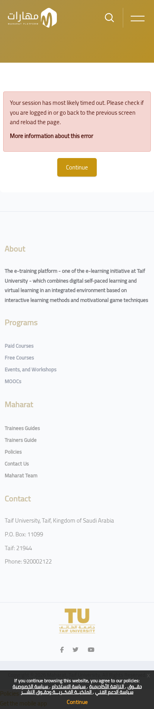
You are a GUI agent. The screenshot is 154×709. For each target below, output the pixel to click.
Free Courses (19, 357)
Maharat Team (21, 475)
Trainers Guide (21, 440)
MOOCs (13, 381)
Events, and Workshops (30, 369)
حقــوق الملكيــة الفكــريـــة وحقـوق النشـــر (81, 689)
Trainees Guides (22, 428)
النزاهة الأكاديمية (107, 686)
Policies (13, 451)
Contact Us (17, 463)
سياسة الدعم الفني (114, 691)
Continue (77, 702)
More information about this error (51, 135)
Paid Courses (19, 345)
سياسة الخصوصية (31, 686)
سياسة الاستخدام (69, 686)
